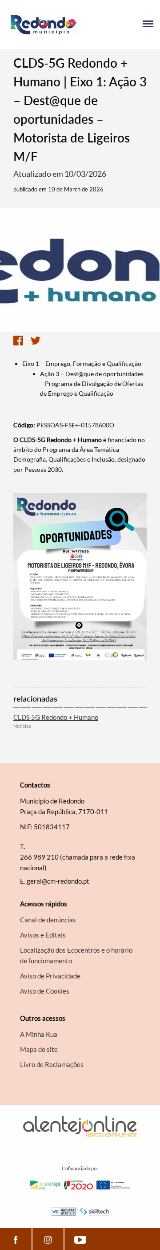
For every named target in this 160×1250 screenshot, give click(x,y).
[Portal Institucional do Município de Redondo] (43, 24)
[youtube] (80, 1239)
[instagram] (48, 1239)
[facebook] (16, 1239)
